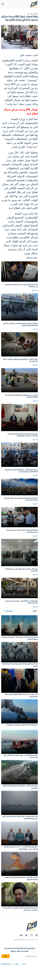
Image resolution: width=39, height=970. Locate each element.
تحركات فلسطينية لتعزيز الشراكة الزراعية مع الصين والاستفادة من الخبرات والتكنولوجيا (23, 435)
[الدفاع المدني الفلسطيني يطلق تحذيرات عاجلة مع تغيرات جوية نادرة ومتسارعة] (19, 487)
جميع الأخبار (9, 611)
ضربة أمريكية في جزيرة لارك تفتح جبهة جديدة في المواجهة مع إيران (20, 665)
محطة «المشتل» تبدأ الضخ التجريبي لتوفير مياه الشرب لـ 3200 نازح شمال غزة (20, 360)
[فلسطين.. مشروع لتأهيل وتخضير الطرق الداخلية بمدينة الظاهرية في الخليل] (19, 380)
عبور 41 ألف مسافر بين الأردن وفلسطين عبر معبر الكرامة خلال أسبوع (21, 570)
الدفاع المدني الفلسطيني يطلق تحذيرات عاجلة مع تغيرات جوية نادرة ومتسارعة (21, 499)
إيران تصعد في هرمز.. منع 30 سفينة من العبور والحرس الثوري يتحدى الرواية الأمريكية (20, 817)
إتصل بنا (16, 964)
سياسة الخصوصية (6, 964)
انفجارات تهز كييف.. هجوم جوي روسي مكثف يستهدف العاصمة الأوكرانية (21, 878)
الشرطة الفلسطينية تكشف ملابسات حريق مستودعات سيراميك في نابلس (22, 531)
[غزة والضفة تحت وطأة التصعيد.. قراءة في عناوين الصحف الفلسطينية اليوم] (19, 588)
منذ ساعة (35, 290)
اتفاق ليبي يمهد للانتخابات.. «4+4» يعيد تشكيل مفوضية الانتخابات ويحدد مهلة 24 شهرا (21, 848)
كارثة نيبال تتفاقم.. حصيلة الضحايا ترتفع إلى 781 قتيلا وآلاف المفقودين (20, 787)
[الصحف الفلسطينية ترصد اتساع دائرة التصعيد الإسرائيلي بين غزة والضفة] (19, 271)
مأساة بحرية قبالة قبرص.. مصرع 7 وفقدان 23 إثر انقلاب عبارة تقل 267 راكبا (21, 756)
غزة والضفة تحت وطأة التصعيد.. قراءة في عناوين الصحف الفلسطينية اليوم (21, 602)
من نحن (24, 964)
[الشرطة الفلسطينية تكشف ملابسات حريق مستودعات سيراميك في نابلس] (19, 517)
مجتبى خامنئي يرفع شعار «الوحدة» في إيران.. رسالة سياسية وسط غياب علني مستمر (20, 909)
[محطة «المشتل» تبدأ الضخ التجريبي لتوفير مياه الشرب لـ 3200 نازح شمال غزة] (19, 344)
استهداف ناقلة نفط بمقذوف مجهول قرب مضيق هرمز (22, 725)
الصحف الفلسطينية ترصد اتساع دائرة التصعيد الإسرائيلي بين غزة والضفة (21, 285)
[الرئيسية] (34, 4)
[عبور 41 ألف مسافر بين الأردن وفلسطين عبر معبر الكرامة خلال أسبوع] (19, 552)
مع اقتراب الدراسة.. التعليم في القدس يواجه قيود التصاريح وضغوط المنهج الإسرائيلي (20, 324)
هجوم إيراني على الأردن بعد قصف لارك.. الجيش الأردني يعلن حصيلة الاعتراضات (20, 638)
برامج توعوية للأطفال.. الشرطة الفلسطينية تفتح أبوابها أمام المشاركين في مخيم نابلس (21, 471)
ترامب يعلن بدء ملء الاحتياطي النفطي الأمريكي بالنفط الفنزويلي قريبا (21, 695)
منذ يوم (35, 329)
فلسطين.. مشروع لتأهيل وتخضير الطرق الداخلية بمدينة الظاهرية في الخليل (21, 396)
